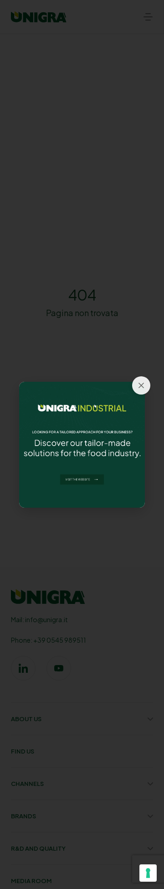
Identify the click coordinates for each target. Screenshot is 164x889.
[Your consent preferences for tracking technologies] (148, 873)
